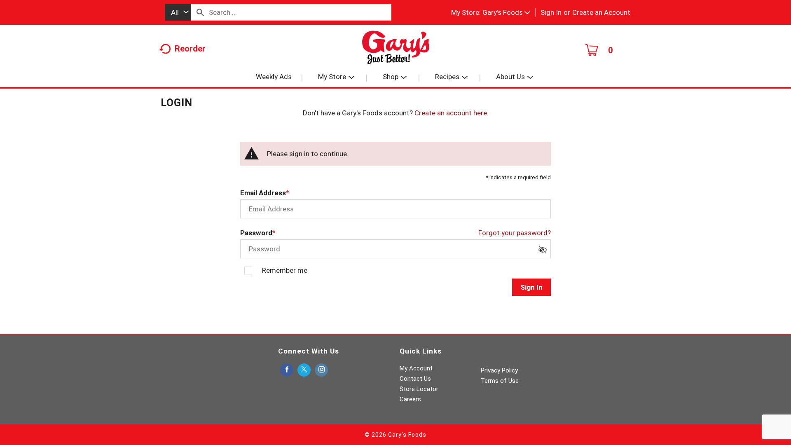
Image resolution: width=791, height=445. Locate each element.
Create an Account (601, 12)
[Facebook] (286, 370)
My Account (416, 368)
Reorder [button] (190, 49)
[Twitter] (304, 370)
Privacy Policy (499, 370)
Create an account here (450, 113)
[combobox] (178, 12)
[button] (506, 12)
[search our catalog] (200, 12)
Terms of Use (500, 380)
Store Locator (419, 389)
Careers (410, 399)
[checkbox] (544, 252)
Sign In (551, 12)
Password (256, 233)
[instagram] (321, 370)
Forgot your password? (514, 233)
